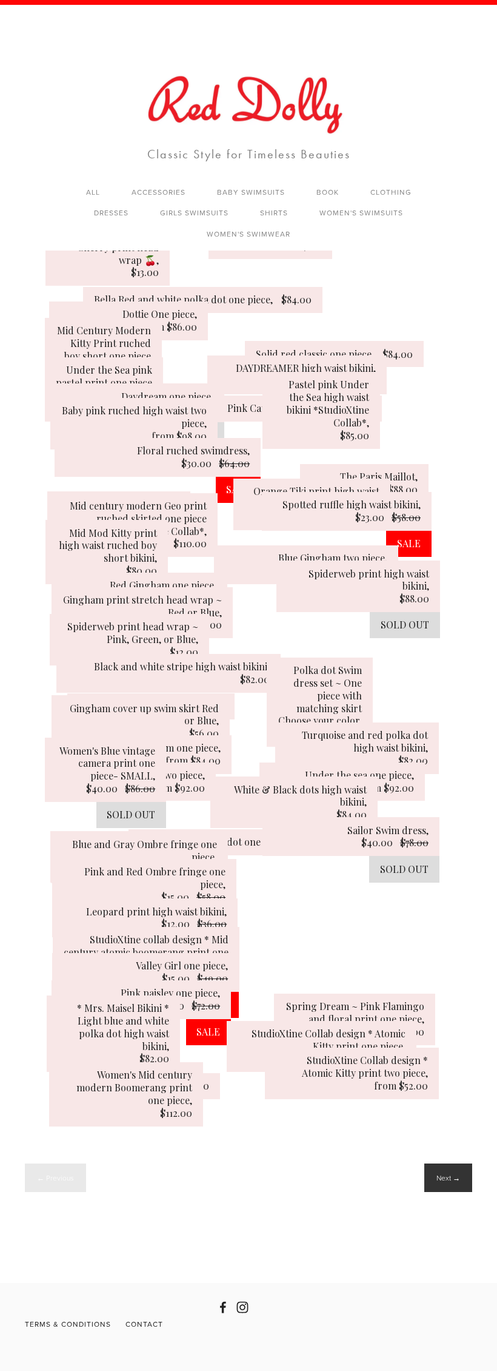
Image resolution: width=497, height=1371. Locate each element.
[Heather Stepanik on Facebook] (223, 1307)
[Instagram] (242, 1307)
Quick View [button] (106, 268)
